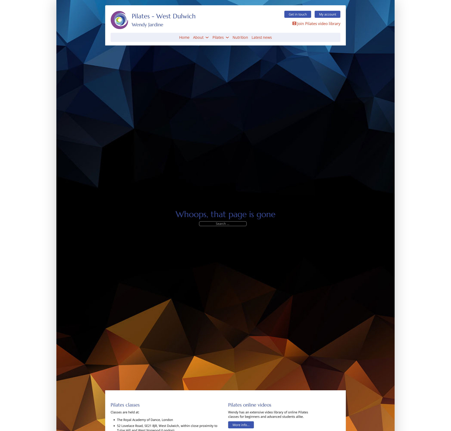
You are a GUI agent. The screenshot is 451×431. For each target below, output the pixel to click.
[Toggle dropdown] (207, 37)
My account (327, 14)
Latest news (262, 37)
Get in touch (298, 14)
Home (184, 37)
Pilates (218, 37)
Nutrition (240, 37)
